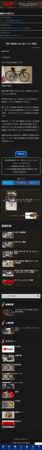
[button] (38, 296)
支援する (21, 154)
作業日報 (6, 51)
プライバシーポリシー (21, 439)
